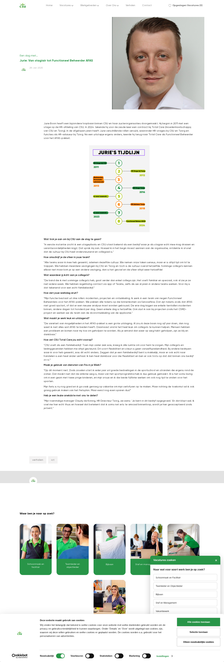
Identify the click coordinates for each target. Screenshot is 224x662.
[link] (36, 549)
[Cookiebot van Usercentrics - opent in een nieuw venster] (19, 656)
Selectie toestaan (199, 632)
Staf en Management (166, 602)
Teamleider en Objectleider (169, 586)
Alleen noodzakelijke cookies (198, 642)
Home (49, 5)
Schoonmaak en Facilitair (168, 577)
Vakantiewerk (162, 611)
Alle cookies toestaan (198, 622)
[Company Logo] (23, 5)
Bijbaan (159, 594)
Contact (147, 5)
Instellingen (162, 656)
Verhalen (130, 5)
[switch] (89, 655)
